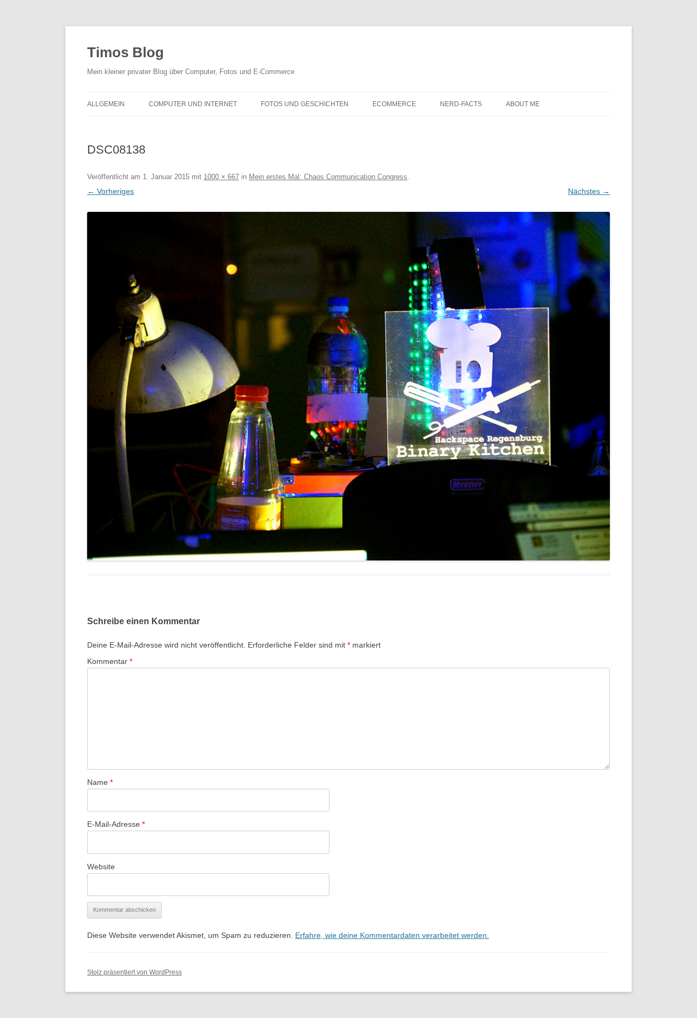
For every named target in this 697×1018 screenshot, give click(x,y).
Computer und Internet (193, 104)
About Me (523, 104)
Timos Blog (125, 52)
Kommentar (109, 661)
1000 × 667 (221, 177)
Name (100, 782)
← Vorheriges (110, 191)
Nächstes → (589, 191)
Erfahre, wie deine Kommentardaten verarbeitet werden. (392, 935)
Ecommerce (394, 104)
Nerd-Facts (461, 104)
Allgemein (106, 104)
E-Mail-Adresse (116, 824)
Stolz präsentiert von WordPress (134, 972)
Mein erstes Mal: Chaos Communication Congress (328, 177)
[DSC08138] (348, 386)
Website (101, 866)
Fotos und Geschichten (304, 104)
